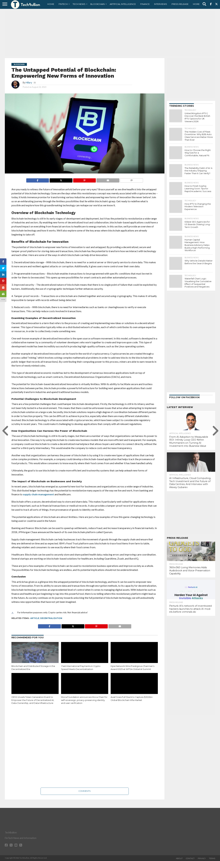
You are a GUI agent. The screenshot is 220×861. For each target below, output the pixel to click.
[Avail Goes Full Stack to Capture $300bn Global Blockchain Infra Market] (134, 687)
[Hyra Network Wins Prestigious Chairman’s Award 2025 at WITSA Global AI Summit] (134, 656)
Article (34, 618)
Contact (190, 858)
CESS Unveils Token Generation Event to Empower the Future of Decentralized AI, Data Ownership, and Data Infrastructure (32, 700)
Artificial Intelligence (123, 4)
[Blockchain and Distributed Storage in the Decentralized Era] (35, 656)
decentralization (51, 618)
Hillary (29, 82)
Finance (145, 4)
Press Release (180, 4)
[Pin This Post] (84, 179)
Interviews (160, 4)
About (179, 858)
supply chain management (38, 494)
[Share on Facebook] (37, 179)
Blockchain (97, 4)
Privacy (202, 858)
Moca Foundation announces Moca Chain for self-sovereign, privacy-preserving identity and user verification (84, 700)
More (196, 4)
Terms (212, 858)
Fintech (63, 4)
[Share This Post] (60, 179)
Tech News (79, 4)
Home (50, 4)
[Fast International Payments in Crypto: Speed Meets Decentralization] (84, 656)
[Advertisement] (110, 33)
